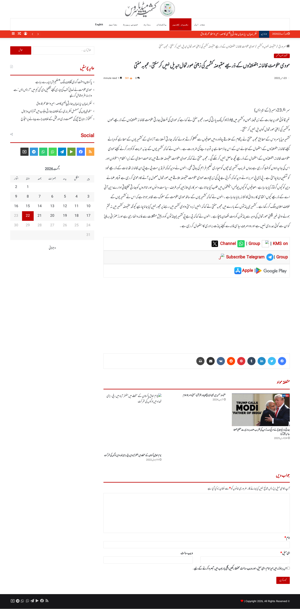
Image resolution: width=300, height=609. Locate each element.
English (99, 24)
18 (76, 216)
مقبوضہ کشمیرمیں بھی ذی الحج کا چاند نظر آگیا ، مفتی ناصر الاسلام (204, 395)
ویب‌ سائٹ (187, 553)
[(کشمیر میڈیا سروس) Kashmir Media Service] (150, 9)
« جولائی (52, 248)
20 (52, 216)
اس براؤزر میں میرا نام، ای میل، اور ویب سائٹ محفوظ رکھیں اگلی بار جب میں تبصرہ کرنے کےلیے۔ (239, 569)
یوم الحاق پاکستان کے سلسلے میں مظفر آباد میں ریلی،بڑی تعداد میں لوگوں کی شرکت (132, 455)
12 (65, 206)
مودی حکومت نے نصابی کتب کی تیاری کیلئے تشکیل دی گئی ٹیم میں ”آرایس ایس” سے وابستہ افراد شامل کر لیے (52, 93)
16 (16, 206)
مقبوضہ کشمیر (180, 24)
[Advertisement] (196, 312)
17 (88, 216)
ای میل (285, 553)
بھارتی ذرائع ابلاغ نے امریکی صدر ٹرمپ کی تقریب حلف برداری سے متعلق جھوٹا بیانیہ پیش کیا (261, 432)
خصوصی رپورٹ (130, 24)
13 (52, 206)
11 (76, 206)
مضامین (113, 24)
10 (88, 206)
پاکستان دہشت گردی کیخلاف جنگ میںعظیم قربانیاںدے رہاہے (63, 82)
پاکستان (162, 24)
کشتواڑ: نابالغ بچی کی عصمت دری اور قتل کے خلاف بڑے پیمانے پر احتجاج (56, 119)
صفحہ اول (199, 24)
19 (65, 216)
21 (40, 216)
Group (253, 244)
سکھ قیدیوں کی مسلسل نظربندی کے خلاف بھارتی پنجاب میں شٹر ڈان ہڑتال (56, 111)
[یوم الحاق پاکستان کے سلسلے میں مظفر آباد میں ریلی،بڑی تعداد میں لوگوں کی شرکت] (132, 422)
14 (40, 206)
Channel (228, 244)
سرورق (282, 47)
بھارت (147, 24)
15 (28, 206)
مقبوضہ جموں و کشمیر (266, 47)
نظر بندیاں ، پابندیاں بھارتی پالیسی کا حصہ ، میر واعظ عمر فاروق (224, 34)
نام (287, 538)
